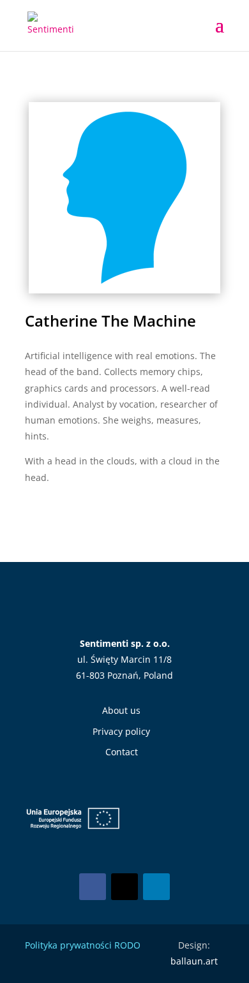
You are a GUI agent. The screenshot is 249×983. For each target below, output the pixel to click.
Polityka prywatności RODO (82, 945)
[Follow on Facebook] (92, 886)
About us (121, 710)
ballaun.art (194, 961)
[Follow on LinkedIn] (156, 886)
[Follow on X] (124, 886)
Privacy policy (121, 731)
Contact (121, 752)
